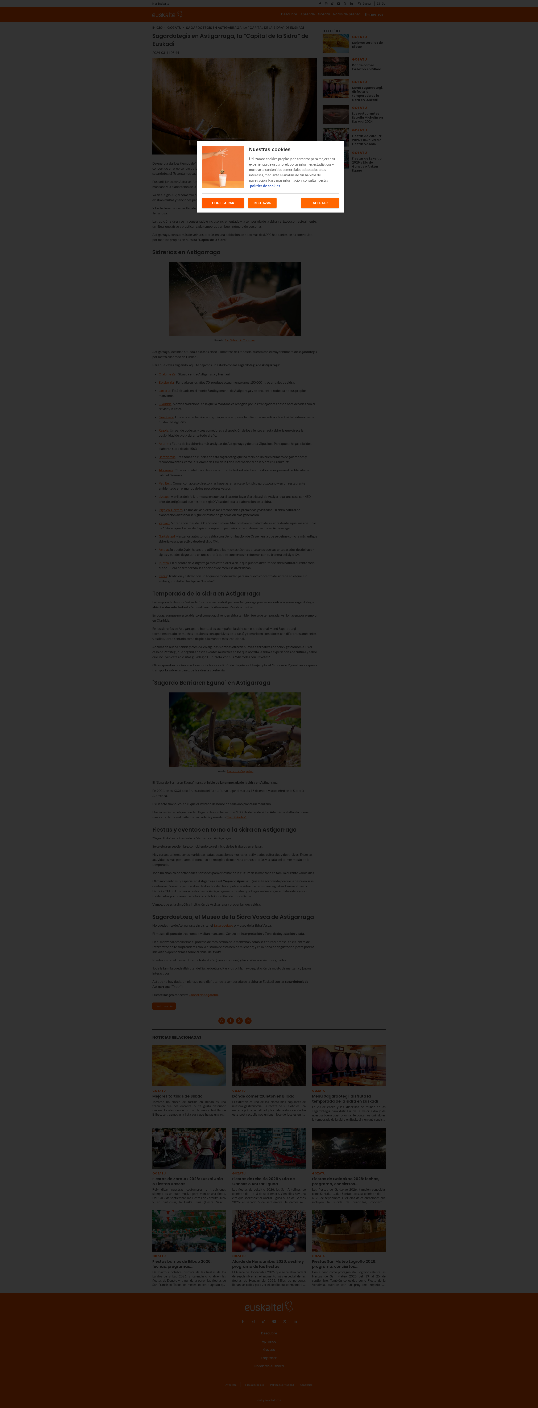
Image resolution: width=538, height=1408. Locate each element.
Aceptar (320, 203)
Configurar (223, 203)
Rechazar (262, 203)
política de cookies (265, 186)
